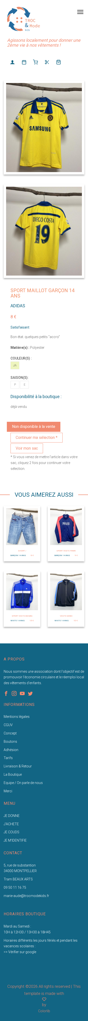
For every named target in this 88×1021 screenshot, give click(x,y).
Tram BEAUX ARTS (18, 879)
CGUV (8, 725)
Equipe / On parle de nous (23, 783)
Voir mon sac (27, 448)
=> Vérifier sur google (20, 952)
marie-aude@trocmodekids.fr (26, 896)
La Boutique (13, 774)
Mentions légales (17, 717)
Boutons (10, 741)
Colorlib (44, 1011)
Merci (8, 791)
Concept (10, 733)
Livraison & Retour (18, 766)
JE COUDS (11, 832)
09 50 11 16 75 (15, 887)
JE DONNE (12, 816)
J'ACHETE (11, 824)
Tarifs (8, 758)
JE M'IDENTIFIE (15, 840)
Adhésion (11, 750)
